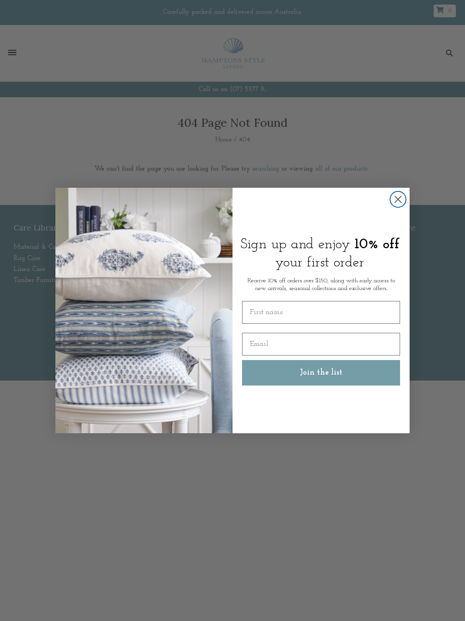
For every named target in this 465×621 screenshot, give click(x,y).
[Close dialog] (398, 199)
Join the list (321, 373)
